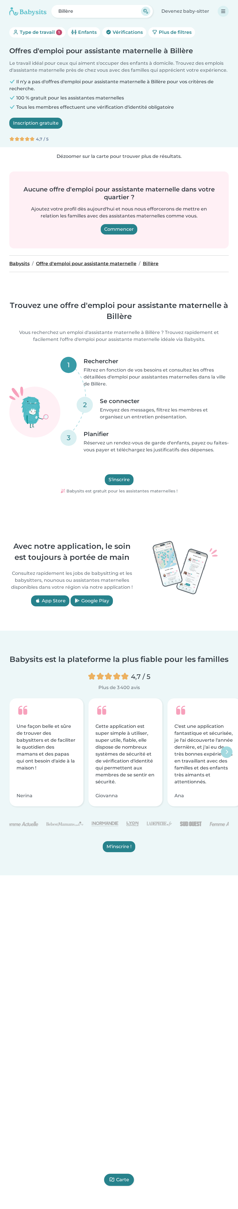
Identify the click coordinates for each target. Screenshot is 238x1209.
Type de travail (39, 32)
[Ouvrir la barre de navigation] (223, 11)
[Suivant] (226, 752)
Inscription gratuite (36, 123)
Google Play (94, 600)
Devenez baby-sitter (185, 11)
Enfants (87, 32)
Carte (122, 1179)
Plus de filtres (175, 32)
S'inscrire (119, 479)
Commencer (119, 229)
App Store (53, 600)
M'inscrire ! (119, 846)
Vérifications (127, 32)
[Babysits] (27, 11)
